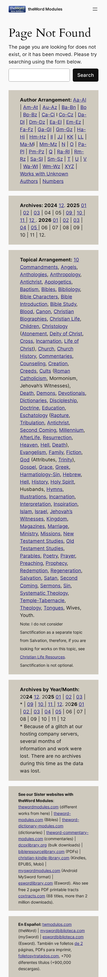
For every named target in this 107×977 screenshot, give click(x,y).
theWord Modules (45, 9)
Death (27, 393)
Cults (45, 371)
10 (80, 213)
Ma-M (27, 144)
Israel (41, 511)
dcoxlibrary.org (32, 844)
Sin (66, 585)
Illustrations (33, 496)
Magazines (32, 526)
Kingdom (57, 519)
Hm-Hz (37, 137)
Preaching (31, 563)
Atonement (34, 333)
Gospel (28, 467)
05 (34, 227)
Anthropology (65, 274)
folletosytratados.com (38, 955)
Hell (45, 445)
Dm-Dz (37, 122)
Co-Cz (66, 114)
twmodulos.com (57, 924)
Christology (55, 326)
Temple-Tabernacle (42, 600)
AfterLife (30, 437)
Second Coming (38, 430)
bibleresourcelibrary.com (41, 851)
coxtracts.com (31, 895)
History (40, 482)
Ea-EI (56, 122)
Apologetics (58, 282)
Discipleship (63, 400)
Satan (50, 578)
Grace (46, 467)
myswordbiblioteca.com (62, 930)
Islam (26, 511)
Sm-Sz (55, 159)
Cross (26, 341)
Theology (30, 608)
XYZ (69, 166)
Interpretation (35, 504)
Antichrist (31, 282)
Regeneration (66, 570)
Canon (43, 311)
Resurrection (57, 437)
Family (56, 452)
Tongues (53, 608)
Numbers (53, 181)
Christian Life (65, 319)
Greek (62, 467)
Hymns (54, 489)
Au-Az (50, 107)
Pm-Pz (36, 151)
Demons (46, 393)
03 (37, 213)
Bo (83, 107)
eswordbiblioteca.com (63, 936)
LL (81, 137)
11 (23, 220)
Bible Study (63, 304)
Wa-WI (30, 166)
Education (53, 408)
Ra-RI (63, 151)
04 (23, 227)
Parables (30, 556)
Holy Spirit (62, 482)
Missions (50, 533)
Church (46, 349)
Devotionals (71, 393)
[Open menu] (95, 9)
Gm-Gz (64, 129)
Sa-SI (36, 159)
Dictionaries (33, 400)
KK (70, 137)
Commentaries (55, 356)
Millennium (71, 430)
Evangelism (33, 452)
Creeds (28, 371)
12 (61, 205)
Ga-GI (44, 129)
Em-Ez (73, 122)
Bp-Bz (30, 114)
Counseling (32, 363)
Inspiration (65, 504)
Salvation (30, 578)
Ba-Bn (69, 107)
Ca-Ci (48, 114)
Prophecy (56, 563)
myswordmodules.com (39, 870)
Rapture (60, 415)
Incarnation (48, 341)
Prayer (67, 556)
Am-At (30, 107)
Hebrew (72, 474)
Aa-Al (79, 100)
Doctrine (29, 408)
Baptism (29, 289)
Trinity (65, 459)
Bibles (48, 289)
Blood (26, 311)
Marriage (58, 526)
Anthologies (33, 274)
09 (70, 213)
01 (83, 205)
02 (26, 213)
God (25, 459)
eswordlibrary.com (35, 883)
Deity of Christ (66, 333)
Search (85, 75)
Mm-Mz (48, 144)
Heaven (29, 445)
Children (29, 326)
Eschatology (34, 415)
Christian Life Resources (42, 656)
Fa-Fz (26, 129)
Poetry (50, 556)
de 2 (78, 943)
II (52, 137)
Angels (68, 267)
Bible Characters (39, 296)
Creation (58, 363)
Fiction (73, 452)
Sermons (50, 585)
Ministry (29, 533)
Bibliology (69, 289)
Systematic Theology (44, 593)
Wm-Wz (51, 166)
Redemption (34, 570)
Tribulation (32, 422)
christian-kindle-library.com (43, 857)
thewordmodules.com (38, 806)
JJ (59, 137)
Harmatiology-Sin (40, 474)
